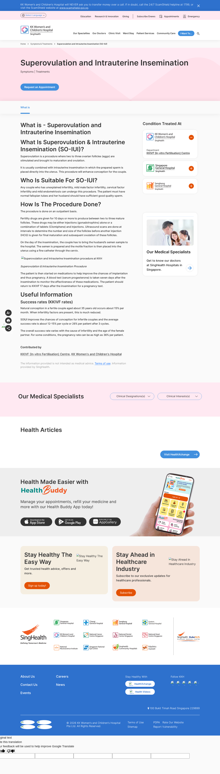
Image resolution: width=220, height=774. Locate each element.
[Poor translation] (11, 751)
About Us (27, 676)
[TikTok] (196, 683)
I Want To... (186, 33)
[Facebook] (173, 683)
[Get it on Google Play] (70, 522)
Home (23, 44)
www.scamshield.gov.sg (73, 7)
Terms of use (102, 363)
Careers (62, 676)
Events (25, 693)
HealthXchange (142, 683)
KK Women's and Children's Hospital (96, 354)
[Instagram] (184, 683)
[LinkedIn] (190, 683)
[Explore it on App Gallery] (105, 522)
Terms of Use (136, 722)
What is (25, 107)
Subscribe (126, 592)
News (60, 685)
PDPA (156, 722)
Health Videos (142, 691)
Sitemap (133, 726)
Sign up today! (37, 585)
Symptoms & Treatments (41, 44)
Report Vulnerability (165, 726)
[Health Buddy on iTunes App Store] (36, 522)
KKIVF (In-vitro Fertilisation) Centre (45, 354)
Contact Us (29, 685)
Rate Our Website (173, 722)
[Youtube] (179, 683)
